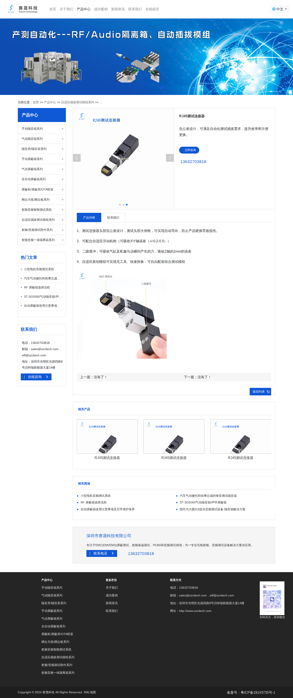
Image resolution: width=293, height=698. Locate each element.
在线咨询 (35, 377)
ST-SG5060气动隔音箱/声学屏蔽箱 (42, 296)
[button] (170, 158)
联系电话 (101, 553)
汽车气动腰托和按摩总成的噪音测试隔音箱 (42, 278)
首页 (53, 9)
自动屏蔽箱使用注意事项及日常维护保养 (42, 305)
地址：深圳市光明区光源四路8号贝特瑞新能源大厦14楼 (207, 603)
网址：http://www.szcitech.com (190, 611)
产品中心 (84, 9)
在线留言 (152, 9)
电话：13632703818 (184, 587)
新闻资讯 (118, 9)
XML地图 (90, 692)
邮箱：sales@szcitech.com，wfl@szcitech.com (202, 595)
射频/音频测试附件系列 (37, 230)
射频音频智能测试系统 (37, 209)
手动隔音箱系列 (32, 128)
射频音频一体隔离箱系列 (38, 240)
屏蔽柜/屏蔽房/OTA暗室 (37, 189)
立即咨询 (190, 150)
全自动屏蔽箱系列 (34, 179)
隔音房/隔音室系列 (34, 149)
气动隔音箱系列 (32, 138)
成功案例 (101, 9)
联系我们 (135, 9)
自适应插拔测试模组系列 (77, 102)
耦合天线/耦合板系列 (36, 199)
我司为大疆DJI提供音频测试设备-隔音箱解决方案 (210, 509)
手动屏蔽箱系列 (32, 159)
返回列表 (259, 391)
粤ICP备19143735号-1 (258, 692)
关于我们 (66, 9)
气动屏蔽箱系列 (32, 169)
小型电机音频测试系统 (37, 269)
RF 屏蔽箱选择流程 (35, 287)
